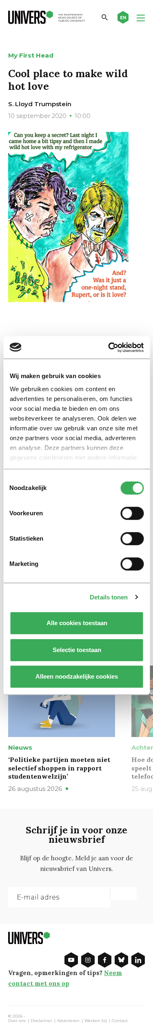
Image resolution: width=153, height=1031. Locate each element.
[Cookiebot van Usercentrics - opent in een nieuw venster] (109, 347)
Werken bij (95, 1021)
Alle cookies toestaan (76, 622)
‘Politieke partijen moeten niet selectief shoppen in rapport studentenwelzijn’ (59, 768)
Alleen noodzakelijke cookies (76, 676)
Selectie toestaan (76, 649)
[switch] (132, 513)
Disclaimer (41, 1021)
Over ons (17, 1021)
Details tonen (109, 597)
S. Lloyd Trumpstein (39, 104)
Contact (120, 1021)
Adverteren (68, 1021)
